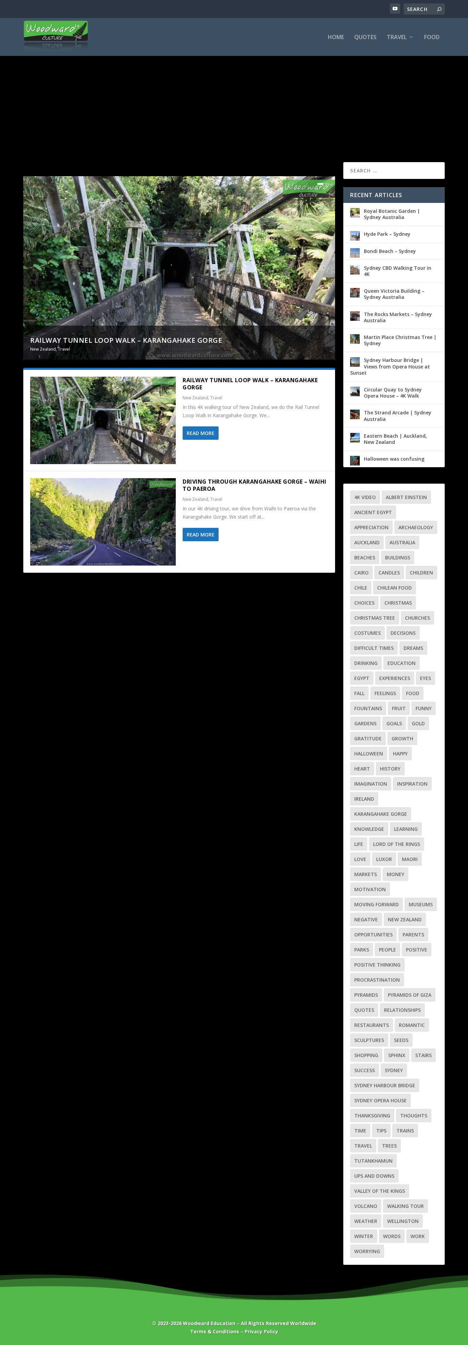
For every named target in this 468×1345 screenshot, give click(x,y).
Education (401, 663)
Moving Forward (376, 904)
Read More (200, 433)
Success (364, 1070)
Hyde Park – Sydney (387, 234)
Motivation (370, 889)
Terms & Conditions (214, 1331)
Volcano (365, 1206)
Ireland (364, 799)
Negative (366, 919)
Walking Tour (405, 1206)
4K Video (365, 497)
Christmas (398, 602)
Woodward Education (209, 1323)
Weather (365, 1221)
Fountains (368, 708)
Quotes (365, 37)
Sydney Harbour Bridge (384, 1085)
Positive (416, 949)
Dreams (413, 648)
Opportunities (373, 934)
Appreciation (371, 527)
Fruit (399, 708)
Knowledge (369, 829)
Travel (397, 37)
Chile (360, 587)
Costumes (367, 633)
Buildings (397, 557)
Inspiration (412, 783)
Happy (400, 753)
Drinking (366, 663)
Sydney (394, 1070)
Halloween (368, 753)
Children (421, 572)
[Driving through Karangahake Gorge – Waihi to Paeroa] (103, 522)
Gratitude (368, 738)
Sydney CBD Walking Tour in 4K (397, 271)
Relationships (402, 1010)
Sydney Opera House (380, 1100)
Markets (365, 874)
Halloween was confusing (394, 459)
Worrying (367, 1251)
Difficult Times (374, 648)
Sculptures (369, 1040)
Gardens (365, 723)
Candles (389, 572)
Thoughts (413, 1115)
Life (358, 844)
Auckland (367, 542)
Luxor (384, 859)
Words (392, 1236)
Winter (363, 1236)
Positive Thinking (377, 964)
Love (360, 859)
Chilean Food (394, 587)
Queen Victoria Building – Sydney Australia (394, 294)
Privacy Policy (261, 1331)
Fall (359, 693)
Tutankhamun (373, 1161)
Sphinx (396, 1055)
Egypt (361, 678)
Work (417, 1236)
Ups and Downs (374, 1176)
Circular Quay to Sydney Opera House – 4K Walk (393, 392)
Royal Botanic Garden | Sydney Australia (392, 214)
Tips (381, 1130)
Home (336, 37)
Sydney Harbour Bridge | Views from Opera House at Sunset (390, 366)
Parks (361, 949)
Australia (402, 542)
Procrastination (377, 980)
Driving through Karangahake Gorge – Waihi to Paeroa (255, 485)
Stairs (423, 1055)
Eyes (425, 678)
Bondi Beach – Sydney (390, 251)
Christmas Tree (374, 618)
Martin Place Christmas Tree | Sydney (400, 340)
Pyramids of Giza (409, 995)
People (387, 949)
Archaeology (415, 527)
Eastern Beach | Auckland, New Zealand (395, 439)
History (390, 768)
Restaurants (371, 1025)
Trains (405, 1130)
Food (432, 37)
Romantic (412, 1025)
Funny (424, 708)
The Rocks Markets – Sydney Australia (398, 317)
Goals (394, 723)
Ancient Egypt (373, 512)
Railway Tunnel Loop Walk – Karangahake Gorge (126, 340)
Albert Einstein (406, 497)
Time (360, 1130)
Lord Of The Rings (396, 844)
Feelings (385, 693)
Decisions (403, 633)
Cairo (361, 572)
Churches (417, 618)
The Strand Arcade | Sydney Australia (397, 415)
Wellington (403, 1221)
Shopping (366, 1055)
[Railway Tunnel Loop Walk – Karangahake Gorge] (103, 420)
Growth (402, 738)
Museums (421, 904)
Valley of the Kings (379, 1191)
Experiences (394, 678)
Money (395, 874)
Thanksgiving (372, 1115)
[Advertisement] (234, 97)
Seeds (401, 1040)
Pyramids (366, 995)
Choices (364, 602)
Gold (418, 723)
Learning (406, 829)
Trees (389, 1145)
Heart (362, 768)
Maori (410, 859)
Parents (413, 934)
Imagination (370, 783)
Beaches (364, 557)
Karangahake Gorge (380, 814)
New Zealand (43, 349)
